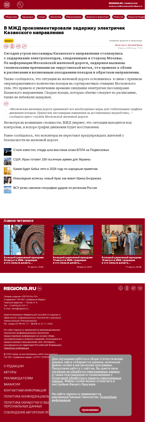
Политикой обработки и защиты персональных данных (86, 379)
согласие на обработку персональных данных (86, 371)
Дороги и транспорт (131, 40)
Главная (114, 40)
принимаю (90, 410)
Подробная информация (16, 348)
